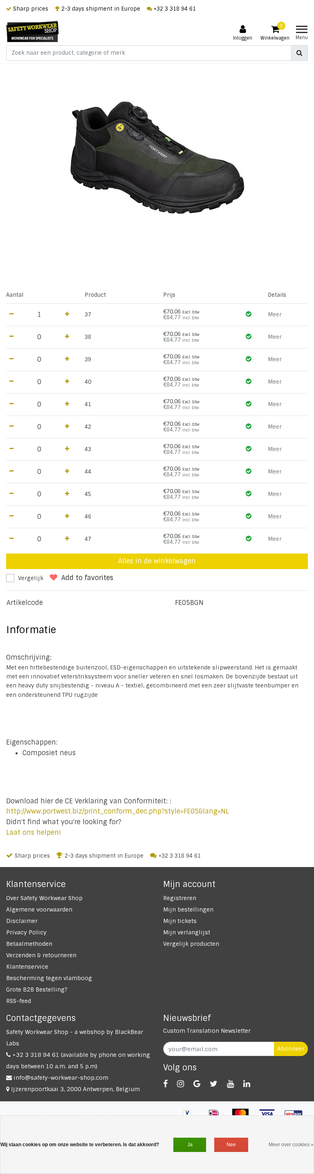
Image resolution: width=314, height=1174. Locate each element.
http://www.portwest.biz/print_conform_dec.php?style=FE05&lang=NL (117, 811)
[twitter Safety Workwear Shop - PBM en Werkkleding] (214, 1083)
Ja (190, 1144)
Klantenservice (27, 966)
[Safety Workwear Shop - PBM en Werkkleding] (32, 31)
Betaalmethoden (29, 943)
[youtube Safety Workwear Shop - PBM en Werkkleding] (230, 1083)
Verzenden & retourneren (41, 955)
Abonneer (291, 1048)
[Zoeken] (299, 53)
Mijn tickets (180, 921)
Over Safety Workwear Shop (44, 898)
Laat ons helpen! (33, 832)
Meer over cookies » (291, 1144)
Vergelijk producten (191, 943)
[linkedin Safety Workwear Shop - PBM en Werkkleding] (246, 1083)
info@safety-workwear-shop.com (60, 1077)
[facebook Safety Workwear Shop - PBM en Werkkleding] (165, 1083)
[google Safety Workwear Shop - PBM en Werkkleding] (196, 1083)
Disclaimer (22, 921)
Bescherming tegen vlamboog (49, 978)
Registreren (179, 898)
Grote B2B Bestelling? (36, 989)
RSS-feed (18, 1001)
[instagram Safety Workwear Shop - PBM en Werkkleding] (180, 1083)
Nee (231, 1144)
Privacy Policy (26, 932)
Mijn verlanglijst (186, 932)
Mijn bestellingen (188, 909)
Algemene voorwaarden (39, 909)
